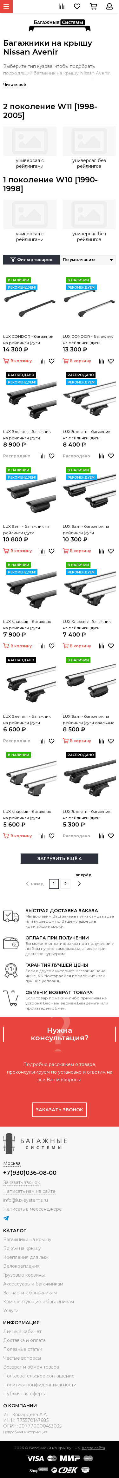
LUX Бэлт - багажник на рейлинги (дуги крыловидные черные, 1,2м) (26, 530)
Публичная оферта (25, 1393)
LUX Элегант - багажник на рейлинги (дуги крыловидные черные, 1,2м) (27, 435)
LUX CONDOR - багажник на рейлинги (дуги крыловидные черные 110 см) (28, 340)
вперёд (84, 875)
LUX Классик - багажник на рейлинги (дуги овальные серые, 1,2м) (27, 815)
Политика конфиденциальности (39, 1385)
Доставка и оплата (24, 1340)
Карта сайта (93, 1447)
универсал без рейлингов (89, 163)
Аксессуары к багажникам (33, 1284)
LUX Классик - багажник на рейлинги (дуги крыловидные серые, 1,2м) (89, 625)
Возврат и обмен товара (31, 1367)
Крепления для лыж (26, 1257)
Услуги (10, 1310)
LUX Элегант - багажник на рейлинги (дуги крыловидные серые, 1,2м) (89, 435)
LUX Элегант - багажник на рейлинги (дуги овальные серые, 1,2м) (27, 720)
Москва (12, 1163)
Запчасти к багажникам (30, 1293)
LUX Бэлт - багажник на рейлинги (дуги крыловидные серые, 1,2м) (89, 530)
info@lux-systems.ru (25, 1200)
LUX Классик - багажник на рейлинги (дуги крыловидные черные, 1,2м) (27, 625)
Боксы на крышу (22, 1248)
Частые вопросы (22, 1358)
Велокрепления (21, 1266)
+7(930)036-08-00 (29, 1172)
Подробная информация (25, 1432)
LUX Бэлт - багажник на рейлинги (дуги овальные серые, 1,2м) (89, 720)
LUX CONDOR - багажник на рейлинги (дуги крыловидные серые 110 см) (88, 340)
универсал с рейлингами (30, 163)
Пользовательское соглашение (39, 1376)
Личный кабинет (22, 1331)
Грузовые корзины (24, 1275)
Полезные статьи (22, 1349)
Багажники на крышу (27, 1239)
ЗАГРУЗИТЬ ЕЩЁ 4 (59, 858)
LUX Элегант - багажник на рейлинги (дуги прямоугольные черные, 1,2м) (88, 815)
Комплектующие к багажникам (38, 1302)
